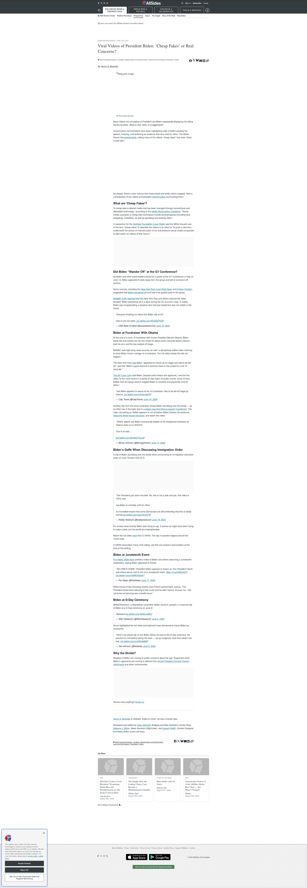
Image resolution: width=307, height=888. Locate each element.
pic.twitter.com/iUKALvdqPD (137, 394)
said (134, 362)
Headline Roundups (124, 16)
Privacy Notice (156, 848)
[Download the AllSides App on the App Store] (137, 857)
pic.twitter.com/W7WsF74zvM (130, 437)
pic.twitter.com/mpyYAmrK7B (137, 514)
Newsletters (181, 16)
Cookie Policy (169, 848)
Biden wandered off (137, 292)
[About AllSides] (207, 10)
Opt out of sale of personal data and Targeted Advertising (153, 867)
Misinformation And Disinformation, (136, 60)
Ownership (134, 848)
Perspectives (138, 16)
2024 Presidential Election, (108, 60)
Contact (192, 848)
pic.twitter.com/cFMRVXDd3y (130, 575)
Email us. (139, 701)
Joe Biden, (121, 60)
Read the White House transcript (128, 415)
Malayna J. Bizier (121, 728)
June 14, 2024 (163, 325)
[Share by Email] (200, 61)
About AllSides (117, 848)
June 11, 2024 (148, 580)
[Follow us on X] (101, 3)
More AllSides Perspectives (108, 805)
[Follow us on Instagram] (104, 3)
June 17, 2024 (158, 442)
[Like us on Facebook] (98, 3)
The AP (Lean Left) (122, 375)
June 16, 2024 (150, 399)
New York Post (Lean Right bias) (156, 289)
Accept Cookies (24, 863)
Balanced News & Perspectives (114, 10)
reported (131, 298)
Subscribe (197, 3)
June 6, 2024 (158, 618)
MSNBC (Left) (120, 298)
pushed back (130, 137)
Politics (176, 60)
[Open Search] (182, 3)
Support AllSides (181, 848)
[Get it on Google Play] (160, 857)
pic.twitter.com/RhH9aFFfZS (150, 320)
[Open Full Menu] (99, 10)
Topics (147, 16)
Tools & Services (192, 10)
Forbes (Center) (184, 289)
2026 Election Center (107, 16)
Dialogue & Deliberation (166, 10)
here (135, 535)
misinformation (159, 196)
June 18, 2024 (159, 519)
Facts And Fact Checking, (156, 60)
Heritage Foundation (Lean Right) (149, 223)
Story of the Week (168, 16)
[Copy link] (207, 61)
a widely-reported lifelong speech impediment (165, 409)
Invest (206, 3)
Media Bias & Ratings (140, 10)
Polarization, (169, 60)
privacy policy (33, 856)
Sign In (188, 3)
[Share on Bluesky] (197, 60)
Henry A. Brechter (109, 66)
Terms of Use (145, 848)
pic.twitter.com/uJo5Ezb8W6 (134, 641)
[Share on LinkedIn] (204, 61)
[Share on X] (193, 60)
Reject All (24, 870)
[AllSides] (151, 3)
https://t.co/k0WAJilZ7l (176, 572)
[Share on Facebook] (190, 61)
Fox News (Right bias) (123, 559)
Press (126, 848)
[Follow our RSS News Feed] (107, 3)
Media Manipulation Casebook (166, 211)
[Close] (44, 833)
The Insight (156, 16)
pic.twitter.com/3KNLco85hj (139, 613)
